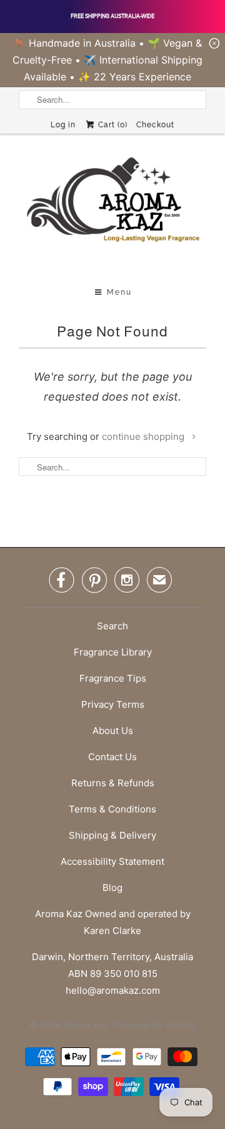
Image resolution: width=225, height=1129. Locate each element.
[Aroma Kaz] (112, 212)
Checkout (155, 124)
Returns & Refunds (112, 783)
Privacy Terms (112, 704)
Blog (112, 887)
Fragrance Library (113, 652)
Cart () (112, 124)
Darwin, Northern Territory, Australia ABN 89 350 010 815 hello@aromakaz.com (112, 973)
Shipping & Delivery (112, 835)
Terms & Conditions (112, 809)
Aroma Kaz (86, 1024)
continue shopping (144, 436)
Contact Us (112, 757)
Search (112, 626)
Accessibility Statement (112, 861)
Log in (63, 124)
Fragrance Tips (112, 678)
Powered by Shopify (154, 1024)
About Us (112, 730)
